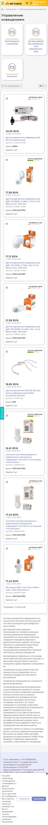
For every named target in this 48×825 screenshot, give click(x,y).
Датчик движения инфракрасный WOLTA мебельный (23, 138)
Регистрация (39, 2)
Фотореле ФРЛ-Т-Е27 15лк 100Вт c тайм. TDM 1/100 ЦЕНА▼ (23, 588)
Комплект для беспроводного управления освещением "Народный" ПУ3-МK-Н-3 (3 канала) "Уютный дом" (23, 458)
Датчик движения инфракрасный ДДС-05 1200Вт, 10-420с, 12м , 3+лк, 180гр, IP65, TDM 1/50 (23, 329)
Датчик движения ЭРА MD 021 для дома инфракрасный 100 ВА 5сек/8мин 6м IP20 (23, 393)
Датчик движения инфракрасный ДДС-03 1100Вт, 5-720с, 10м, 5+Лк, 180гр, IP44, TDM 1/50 (23, 265)
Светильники (11, 9)
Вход (35, 4)
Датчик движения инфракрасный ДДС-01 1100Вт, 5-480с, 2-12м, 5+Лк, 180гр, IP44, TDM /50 (23, 201)
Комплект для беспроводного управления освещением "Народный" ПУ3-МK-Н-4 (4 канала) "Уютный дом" (23, 525)
